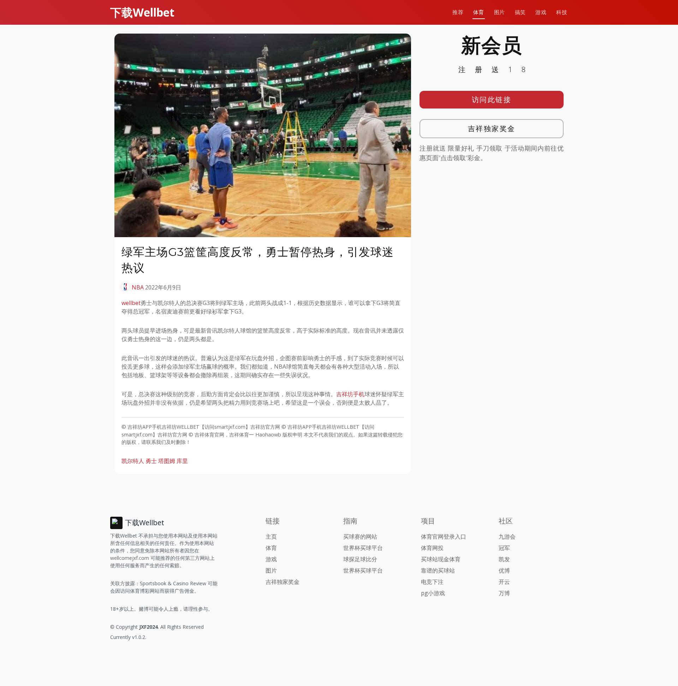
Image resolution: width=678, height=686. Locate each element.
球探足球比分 (360, 559)
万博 (504, 593)
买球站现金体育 (440, 559)
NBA (138, 287)
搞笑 (520, 12)
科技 (561, 12)
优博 (504, 570)
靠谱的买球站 (438, 570)
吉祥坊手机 (350, 394)
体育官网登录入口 (443, 536)
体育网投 (432, 548)
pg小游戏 (433, 593)
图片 (499, 12)
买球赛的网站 (360, 536)
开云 (504, 582)
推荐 (457, 12)
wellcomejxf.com (129, 558)
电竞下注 (432, 582)
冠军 (504, 548)
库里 (182, 461)
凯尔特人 (132, 461)
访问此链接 (492, 99)
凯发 (504, 559)
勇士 (151, 461)
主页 (271, 536)
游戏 (540, 12)
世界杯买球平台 (363, 548)
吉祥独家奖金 (492, 128)
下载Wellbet (142, 12)
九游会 (507, 536)
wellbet (131, 303)
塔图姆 (166, 461)
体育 (478, 12)
